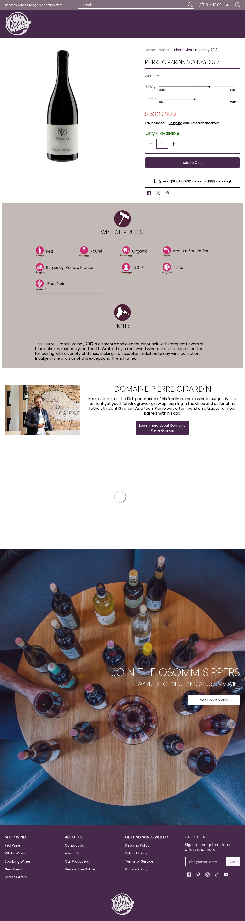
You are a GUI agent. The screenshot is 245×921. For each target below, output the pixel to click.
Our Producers (77, 861)
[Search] (190, 4)
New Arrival (14, 869)
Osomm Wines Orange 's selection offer (33, 5)
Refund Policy (136, 853)
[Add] (173, 144)
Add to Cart (192, 162)
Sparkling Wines (18, 861)
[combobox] (132, 4)
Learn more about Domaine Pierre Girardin (162, 428)
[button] (148, 193)
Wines (164, 49)
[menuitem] (214, 5)
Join (233, 861)
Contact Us (74, 845)
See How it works (214, 700)
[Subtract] (150, 144)
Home (150, 49)
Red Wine (12, 845)
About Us (72, 853)
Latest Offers (16, 877)
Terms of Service (139, 861)
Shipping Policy (137, 845)
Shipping (175, 123)
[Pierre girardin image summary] (42, 410)
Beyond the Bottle (80, 869)
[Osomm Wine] (18, 24)
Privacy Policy (136, 869)
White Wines (15, 853)
